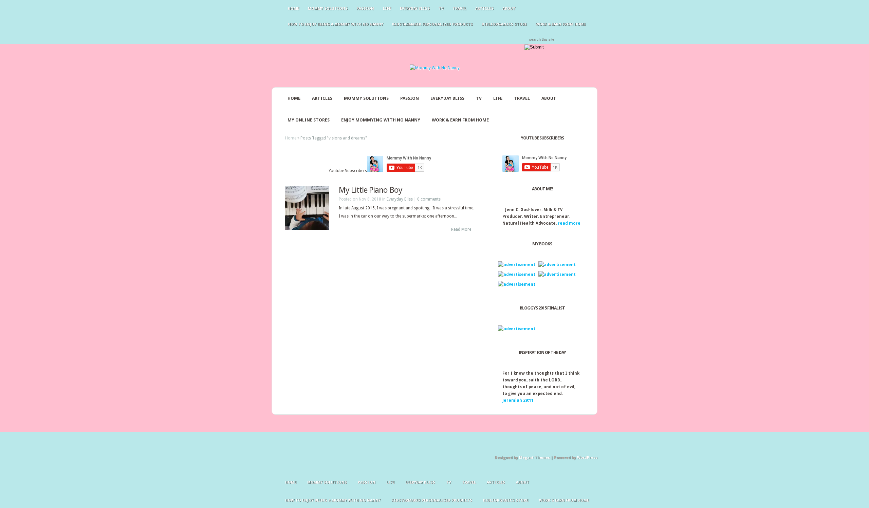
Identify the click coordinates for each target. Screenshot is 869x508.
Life (387, 8)
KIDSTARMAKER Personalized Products (432, 24)
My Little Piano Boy (370, 190)
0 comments (429, 199)
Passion (365, 8)
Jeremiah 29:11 (518, 400)
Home (293, 8)
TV (441, 8)
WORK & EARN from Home (460, 120)
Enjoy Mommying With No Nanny (380, 120)
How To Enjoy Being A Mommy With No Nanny (335, 24)
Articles (484, 8)
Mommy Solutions (328, 8)
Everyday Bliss (415, 8)
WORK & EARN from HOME (561, 24)
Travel (459, 8)
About (509, 8)
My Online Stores (309, 120)
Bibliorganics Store (504, 24)
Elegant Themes (534, 457)
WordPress (587, 457)
